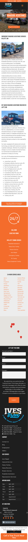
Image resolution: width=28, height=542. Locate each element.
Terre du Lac (21, 297)
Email (4, 357)
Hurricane (20, 299)
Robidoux (6, 289)
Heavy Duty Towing (14, 246)
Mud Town (6, 291)
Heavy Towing (6, 465)
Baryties (20, 287)
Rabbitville (6, 302)
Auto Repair (14, 252)
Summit (6, 308)
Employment (6, 447)
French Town (21, 280)
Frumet (20, 304)
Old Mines (6, 285)
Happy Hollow (7, 295)
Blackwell (20, 295)
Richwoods (20, 293)
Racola (5, 287)
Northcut (20, 285)
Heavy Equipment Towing (14, 261)
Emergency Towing (14, 255)
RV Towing (14, 258)
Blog (3, 445)
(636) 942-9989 (14, 233)
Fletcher (20, 300)
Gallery (4, 450)
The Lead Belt (21, 310)
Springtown (7, 293)
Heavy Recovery (7, 468)
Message (4, 370)
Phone (4, 363)
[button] (13, 324)
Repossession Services (9, 477)
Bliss (5, 310)
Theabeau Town (8, 297)
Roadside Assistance (14, 243)
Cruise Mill (6, 306)
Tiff (19, 283)
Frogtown (6, 281)
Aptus (5, 278)
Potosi (5, 283)
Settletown (21, 302)
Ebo (5, 280)
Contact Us (5, 442)
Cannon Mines (21, 278)
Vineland (20, 306)
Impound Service (7, 462)
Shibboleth (7, 300)
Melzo (19, 308)
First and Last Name (7, 351)
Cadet (5, 304)
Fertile (19, 281)
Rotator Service (14, 249)
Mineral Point (7, 299)
